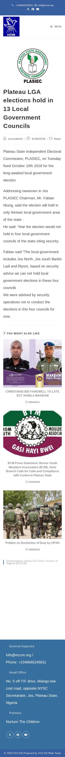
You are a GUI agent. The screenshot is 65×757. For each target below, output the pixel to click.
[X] (9, 734)
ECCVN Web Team (49, 753)
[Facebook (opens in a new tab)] (33, 9)
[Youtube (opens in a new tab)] (37, 9)
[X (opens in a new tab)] (28, 9)
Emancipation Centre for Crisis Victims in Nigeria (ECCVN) (32, 562)
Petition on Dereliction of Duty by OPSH (32, 542)
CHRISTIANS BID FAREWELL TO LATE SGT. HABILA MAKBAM (32, 393)
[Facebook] (17, 734)
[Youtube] (25, 734)
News (57, 138)
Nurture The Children (23, 722)
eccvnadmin (15, 138)
